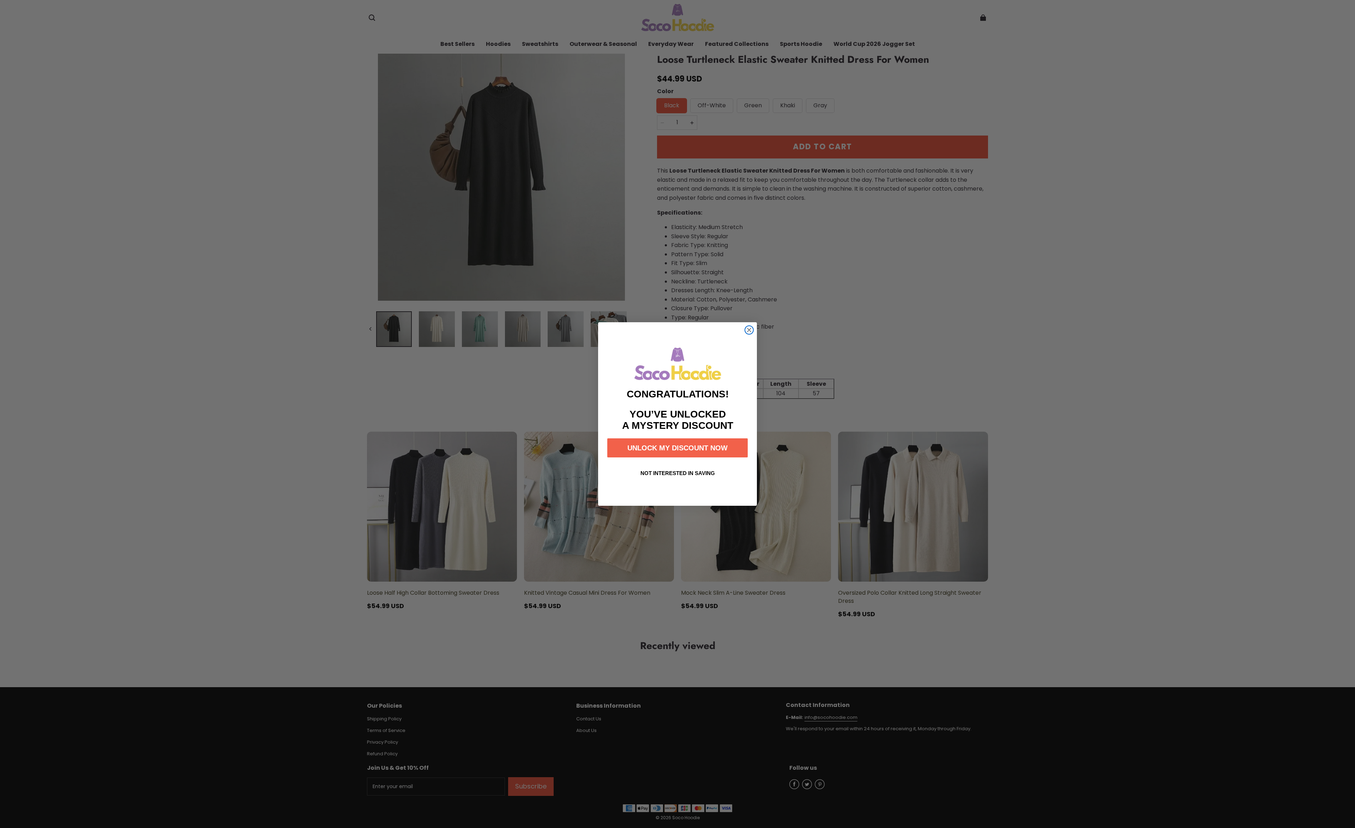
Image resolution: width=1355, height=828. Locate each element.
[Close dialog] (749, 330)
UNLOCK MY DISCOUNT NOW (677, 448)
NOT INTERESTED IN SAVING (677, 473)
